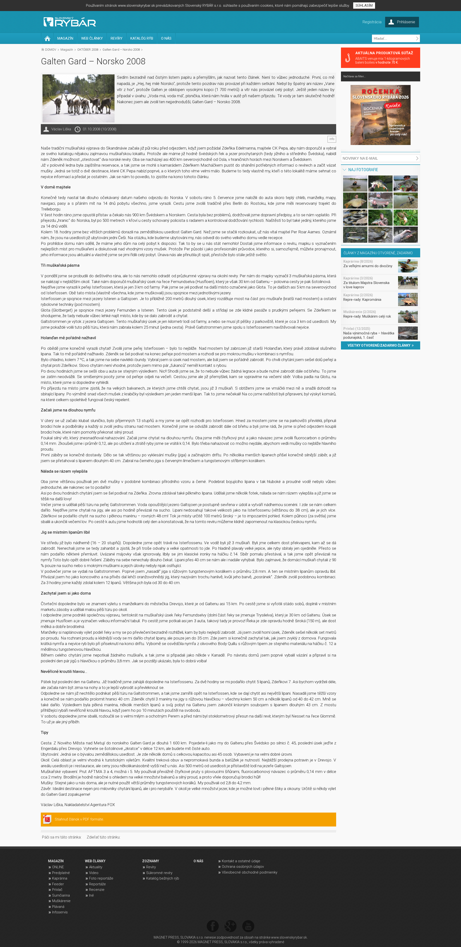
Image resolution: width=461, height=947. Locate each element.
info (331, 139)
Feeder (58, 884)
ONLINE (58, 867)
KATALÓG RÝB (141, 38)
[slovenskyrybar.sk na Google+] (230, 926)
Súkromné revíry (159, 873)
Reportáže (97, 884)
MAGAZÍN (65, 38)
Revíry (151, 867)
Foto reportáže (101, 878)
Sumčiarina (61, 895)
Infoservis (60, 912)
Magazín (67, 49)
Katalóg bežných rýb (162, 878)
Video (93, 873)
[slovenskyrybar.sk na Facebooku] (212, 926)
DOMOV (50, 49)
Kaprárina (59, 878)
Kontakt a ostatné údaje (241, 861)
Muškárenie (61, 901)
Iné (91, 895)
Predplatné (61, 873)
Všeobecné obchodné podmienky (249, 872)
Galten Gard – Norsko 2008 (121, 49)
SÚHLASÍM (364, 5)
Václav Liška (61, 129)
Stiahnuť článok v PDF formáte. (79, 819)
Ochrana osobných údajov (243, 866)
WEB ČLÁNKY (92, 38)
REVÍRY (116, 38)
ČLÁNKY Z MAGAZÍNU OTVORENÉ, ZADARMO (378, 253)
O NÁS (166, 38)
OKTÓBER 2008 (87, 49)
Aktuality (95, 867)
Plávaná (58, 907)
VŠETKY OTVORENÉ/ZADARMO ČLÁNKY (380, 345)
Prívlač (57, 889)
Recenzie (96, 889)
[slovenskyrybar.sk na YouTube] (248, 926)
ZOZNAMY (150, 861)
